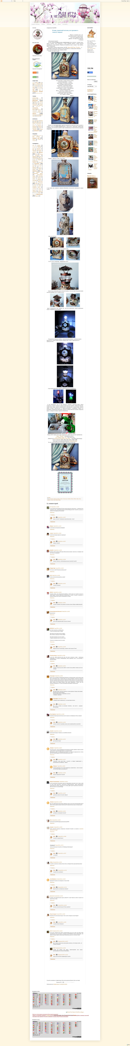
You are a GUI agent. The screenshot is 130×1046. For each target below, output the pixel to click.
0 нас (33, 82)
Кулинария (34, 101)
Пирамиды (39, 178)
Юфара (51, 526)
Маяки (72, 498)
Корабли (69, 498)
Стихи (54, 24)
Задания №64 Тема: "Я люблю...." (74, 47)
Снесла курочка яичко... (95, 120)
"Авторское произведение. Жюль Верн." (62, 438)
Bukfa (54, 517)
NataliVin (51, 550)
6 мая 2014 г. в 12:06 (62, 704)
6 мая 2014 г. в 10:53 (62, 722)
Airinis (51, 862)
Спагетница (34, 189)
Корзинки (41, 162)
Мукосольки (34, 104)
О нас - (88, 48)
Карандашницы (35, 157)
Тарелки (34, 190)
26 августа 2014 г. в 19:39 (60, 948)
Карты (41, 157)
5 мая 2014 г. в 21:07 (62, 619)
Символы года (36, 187)
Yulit (51, 575)
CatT (51, 930)
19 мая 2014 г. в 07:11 (59, 845)
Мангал (40, 167)
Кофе (35, 121)
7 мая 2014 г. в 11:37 (62, 759)
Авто (33, 145)
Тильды (39, 190)
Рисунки (39, 109)
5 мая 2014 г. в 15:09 (62, 559)
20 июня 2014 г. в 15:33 (61, 879)
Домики (58, 498)
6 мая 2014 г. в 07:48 (61, 655)
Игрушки (34, 156)
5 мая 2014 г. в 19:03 (57, 592)
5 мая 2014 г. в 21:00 (58, 628)
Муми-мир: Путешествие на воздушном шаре (96, 107)
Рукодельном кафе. (73, 441)
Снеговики (34, 188)
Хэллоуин (34, 140)
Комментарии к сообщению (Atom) (60, 984)
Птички (40, 182)
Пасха (33, 139)
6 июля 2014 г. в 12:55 (62, 922)
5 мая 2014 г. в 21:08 (62, 646)
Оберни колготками (36, 123)
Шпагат (36, 130)
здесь (94, 48)
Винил (33, 120)
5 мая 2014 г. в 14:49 (56, 575)
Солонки (39, 188)
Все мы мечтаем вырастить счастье (95, 143)
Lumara (51, 533)
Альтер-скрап (35, 97)
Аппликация (34, 146)
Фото (34, 113)
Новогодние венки (37, 173)
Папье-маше (38, 106)
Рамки (36, 183)
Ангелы (43, 24)
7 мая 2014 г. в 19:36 (62, 772)
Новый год (36, 138)
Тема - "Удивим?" (60, 436)
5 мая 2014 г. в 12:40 (55, 506)
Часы (39, 192)
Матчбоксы (34, 168)
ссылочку (48, 1015)
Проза (59, 24)
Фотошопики (34, 114)
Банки (39, 146)
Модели (75, 498)
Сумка (40, 189)
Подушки (40, 180)
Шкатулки (39, 194)
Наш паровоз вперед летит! (95, 136)
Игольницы (37, 155)
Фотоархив (65, 24)
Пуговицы (34, 126)
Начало (38, 87)
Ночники (39, 177)
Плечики (33, 179)
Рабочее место (38, 93)
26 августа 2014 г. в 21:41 (63, 954)
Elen (51, 820)
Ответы (53, 514)
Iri (50, 506)
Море (78, 498)
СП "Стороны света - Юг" (61, 437)
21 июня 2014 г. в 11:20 (62, 905)
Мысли (40, 86)
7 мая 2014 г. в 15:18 (64, 781)
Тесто (34, 129)
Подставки (34, 180)
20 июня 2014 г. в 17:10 (62, 870)
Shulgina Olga (52, 568)
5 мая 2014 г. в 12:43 (57, 526)
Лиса (33, 166)
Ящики (36, 195)
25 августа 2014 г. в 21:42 (57, 930)
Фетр (41, 129)
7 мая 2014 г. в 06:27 (58, 747)
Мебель (33, 169)
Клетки (35, 158)
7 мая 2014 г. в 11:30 (62, 739)
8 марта (40, 135)
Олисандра (52, 675)
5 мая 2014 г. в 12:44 (57, 533)
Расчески (41, 183)
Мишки (40, 169)
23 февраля (34, 135)
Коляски (39, 159)
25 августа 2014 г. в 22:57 (63, 941)
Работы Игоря (37, 91)
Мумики (37, 172)
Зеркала (41, 154)
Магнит (34, 167)
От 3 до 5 (39, 88)
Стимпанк (34, 112)
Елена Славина (53, 914)
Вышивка (34, 99)
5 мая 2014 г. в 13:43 (60, 568)
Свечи (40, 127)
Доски (41, 152)
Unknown (52, 747)
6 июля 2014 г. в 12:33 (61, 914)
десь (91, 48)
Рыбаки (39, 184)
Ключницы (39, 158)
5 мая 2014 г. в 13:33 (58, 550)
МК (37, 86)
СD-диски (34, 127)
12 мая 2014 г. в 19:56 (56, 820)
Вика (37, 82)
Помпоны (34, 125)
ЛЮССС (51, 592)
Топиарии (34, 191)
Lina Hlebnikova (53, 879)
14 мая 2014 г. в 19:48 (62, 836)
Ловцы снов (39, 166)
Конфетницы (35, 161)
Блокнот (39, 147)
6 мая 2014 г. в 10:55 (62, 689)
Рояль (35, 184)
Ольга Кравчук (53, 714)
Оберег (33, 178)
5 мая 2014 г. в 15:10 (62, 583)
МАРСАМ (52, 628)
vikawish (51, 827)
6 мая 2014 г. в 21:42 (58, 731)
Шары (33, 194)
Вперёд (72, 982)
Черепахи (49, 24)
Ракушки (39, 126)
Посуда (33, 182)
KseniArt (51, 731)
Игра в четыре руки (63, 498)
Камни (37, 120)
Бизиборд (34, 147)
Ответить (52, 512)
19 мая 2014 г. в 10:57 (62, 853)
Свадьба (39, 139)
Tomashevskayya (53, 655)
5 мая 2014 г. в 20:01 (62, 602)
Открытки (40, 105)
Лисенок (33, 86)
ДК (40, 82)
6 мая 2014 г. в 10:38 (60, 714)
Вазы (33, 149)
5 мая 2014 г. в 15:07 (62, 517)
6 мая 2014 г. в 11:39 (62, 698)
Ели (36, 154)
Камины (40, 156)
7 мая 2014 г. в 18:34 (61, 766)
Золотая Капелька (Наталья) (56, 611)
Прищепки (39, 125)
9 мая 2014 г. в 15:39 (58, 801)
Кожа (41, 120)
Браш (33, 148)
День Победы (36, 136)
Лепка (41, 101)
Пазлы (33, 124)
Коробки (36, 163)
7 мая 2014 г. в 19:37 (62, 793)
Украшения (40, 191)
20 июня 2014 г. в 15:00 (57, 862)
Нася (33, 87)
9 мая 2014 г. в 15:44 (62, 811)
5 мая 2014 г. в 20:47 (66, 611)
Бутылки (51, 498)
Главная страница (35, 24)
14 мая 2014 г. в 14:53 (58, 827)
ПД (33, 90)
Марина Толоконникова (54, 781)
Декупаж (55, 498)
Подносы (39, 179)
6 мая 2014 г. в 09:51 (59, 675)
